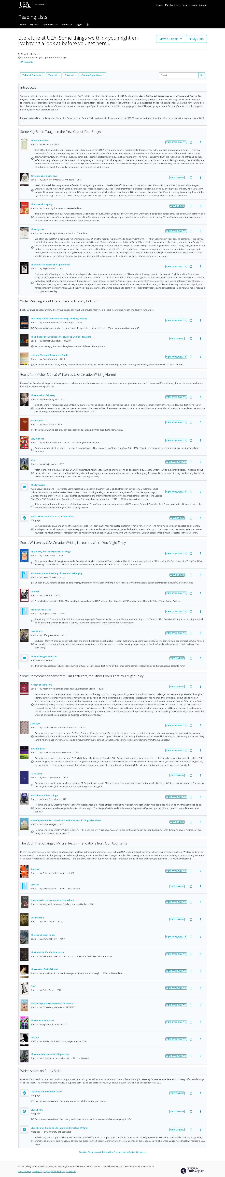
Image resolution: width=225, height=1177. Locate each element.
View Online (177, 177)
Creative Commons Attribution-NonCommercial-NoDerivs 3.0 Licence (112, 1152)
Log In (79, 24)
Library (160, 4)
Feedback (67, 24)
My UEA (169, 4)
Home (23, 24)
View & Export (169, 39)
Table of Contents (31, 75)
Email (185, 4)
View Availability (176, 142)
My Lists (34, 24)
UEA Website (24, 1171)
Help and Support (198, 4)
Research (37, 1171)
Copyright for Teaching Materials (59, 1171)
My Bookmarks (50, 24)
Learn (177, 4)
